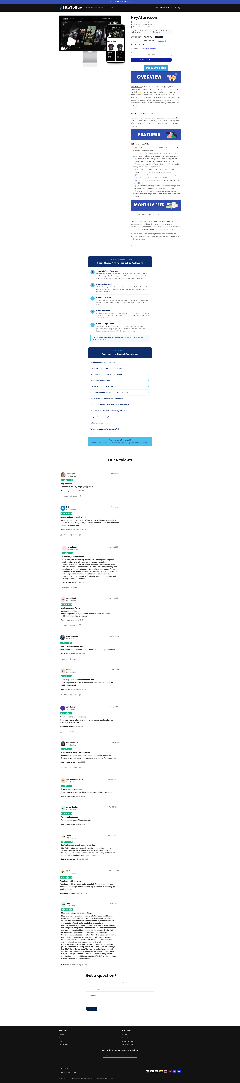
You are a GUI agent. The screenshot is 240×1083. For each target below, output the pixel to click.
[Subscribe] (135, 1055)
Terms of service (99, 1078)
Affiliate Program (128, 1041)
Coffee (61, 1035)
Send (92, 1009)
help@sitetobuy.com (121, 337)
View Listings (63, 1045)
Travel (61, 1041)
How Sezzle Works (128, 1045)
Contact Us (126, 1038)
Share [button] (135, 245)
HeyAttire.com (136, 87)
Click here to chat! (150, 48)
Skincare (62, 1038)
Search (124, 1035)
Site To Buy (67, 1078)
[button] (175, 8)
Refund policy (109, 1078)
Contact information (87, 1078)
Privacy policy (76, 1078)
